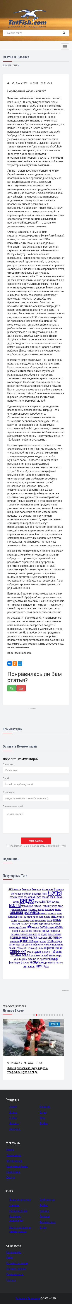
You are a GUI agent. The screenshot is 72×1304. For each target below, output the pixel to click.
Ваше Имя (8, 764)
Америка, (37, 889)
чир (25, 966)
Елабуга (10, 1177)
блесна (45, 897)
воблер (55, 901)
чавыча (51, 962)
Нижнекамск (13, 1171)
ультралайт (43, 959)
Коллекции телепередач (16, 1218)
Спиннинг (14, 1205)
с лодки (57, 941)
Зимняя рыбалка (18, 1210)
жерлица (49, 909)
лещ (54, 916)
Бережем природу (16, 1268)
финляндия (14, 962)
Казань (10, 1149)
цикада (43, 962)
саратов (20, 944)
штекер (31, 966)
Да (11, 688)
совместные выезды (28, 948)
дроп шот (32, 909)
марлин (30, 920)
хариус (34, 962)
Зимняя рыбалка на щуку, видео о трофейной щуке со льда (27, 1070)
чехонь (59, 962)
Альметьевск (13, 1155)
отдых (22, 930)
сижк (47, 944)
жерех (41, 909)
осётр (15, 930)
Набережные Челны (17, 1166)
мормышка (40, 920)
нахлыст (25, 923)
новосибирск (53, 923)
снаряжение (56, 944)
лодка (60, 916)
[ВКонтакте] (9, 663)
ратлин (42, 941)
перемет (46, 930)
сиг (42, 944)
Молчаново (17, 893)
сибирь (36, 944)
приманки (26, 941)
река (50, 941)
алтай (13, 897)
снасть (12, 948)
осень (59, 927)
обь (29, 926)
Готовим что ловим (17, 1263)
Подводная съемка (20, 1199)
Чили (44, 893)
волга (14, 904)
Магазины (45, 1106)
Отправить (36, 841)
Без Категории (47, 1199)
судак (37, 952)
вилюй (46, 901)
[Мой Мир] (20, 663)
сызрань (46, 951)
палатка (37, 930)
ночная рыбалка (17, 927)
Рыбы (9, 1257)
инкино (43, 913)
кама (59, 913)
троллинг (35, 955)
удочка (18, 959)
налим (57, 920)
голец (46, 905)
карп (20, 916)
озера (36, 927)
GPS (10, 889)
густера (53, 905)
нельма (34, 923)
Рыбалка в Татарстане (28, 1298)
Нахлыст (44, 1210)
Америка (26, 889)
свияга (28, 944)
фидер (53, 959)
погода (36, 934)
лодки (14, 920)
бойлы (53, 897)
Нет (21, 688)
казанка (52, 913)
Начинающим (13, 1252)
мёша (49, 920)
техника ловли (20, 955)
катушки (28, 916)
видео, (38, 901)
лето (47, 916)
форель (25, 962)
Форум (13, 1106)
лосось (22, 920)
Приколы (44, 1216)
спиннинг (18, 951)
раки (35, 941)
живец (58, 909)
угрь (59, 955)
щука (40, 965)
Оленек (27, 893)
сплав (30, 951)
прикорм (15, 941)
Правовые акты (14, 1274)
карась (13, 916)
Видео (43, 1112)
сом (41, 948)
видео (27, 900)
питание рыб (17, 934)
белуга (37, 897)
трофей (44, 955)
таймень (56, 952)
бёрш (59, 897)
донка (23, 909)
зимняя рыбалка (24, 912)
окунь (43, 927)
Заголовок (8, 792)
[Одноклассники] (15, 663)
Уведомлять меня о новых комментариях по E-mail (38, 846)
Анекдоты (14, 1128)
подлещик (43, 937)
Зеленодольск (14, 1160)
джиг (60, 905)
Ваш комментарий (13, 806)
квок (35, 916)
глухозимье (27, 905)
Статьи (13, 1117)
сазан (12, 944)
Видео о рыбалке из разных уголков (20, 1229)
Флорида (36, 893)
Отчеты (13, 1112)
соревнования (53, 948)
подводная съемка (51, 934)
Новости (14, 1123)
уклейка (32, 959)
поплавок (55, 937)
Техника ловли (48, 1222)
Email (6, 778)
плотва (28, 934)
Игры (42, 1117)
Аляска (17, 889)
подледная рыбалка (23, 937)
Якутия (54, 892)
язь (47, 966)
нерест (42, 923)
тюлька (53, 955)
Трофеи (54, 1024)
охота (29, 930)
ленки (42, 916)
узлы (24, 959)
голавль (38, 905)
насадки (16, 923)
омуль (51, 927)
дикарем (15, 909)
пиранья (55, 930)
